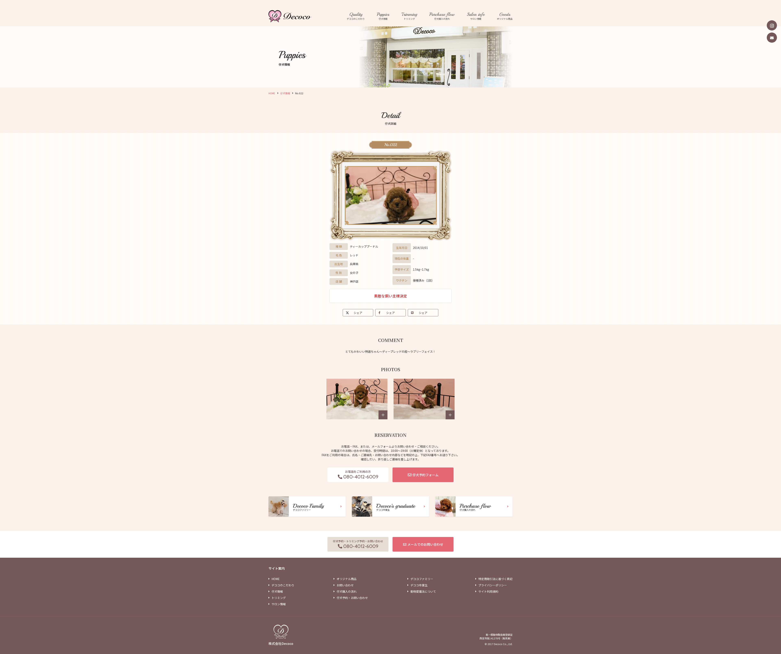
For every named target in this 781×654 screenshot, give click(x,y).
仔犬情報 (383, 16)
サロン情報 (476, 16)
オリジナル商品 (505, 16)
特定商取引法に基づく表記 (495, 579)
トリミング (409, 16)
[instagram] (772, 25)
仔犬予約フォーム (425, 474)
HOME (271, 93)
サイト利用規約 (488, 591)
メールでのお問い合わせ (425, 544)
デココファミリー (421, 579)
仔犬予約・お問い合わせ (352, 598)
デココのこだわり (356, 16)
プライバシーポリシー (492, 585)
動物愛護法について (423, 591)
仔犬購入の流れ (442, 16)
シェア (358, 313)
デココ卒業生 (419, 585)
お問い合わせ (345, 585)
